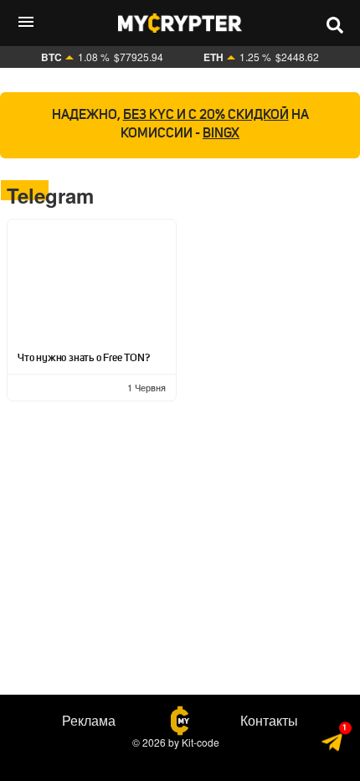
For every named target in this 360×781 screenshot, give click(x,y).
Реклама (89, 720)
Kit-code (200, 742)
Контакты (269, 720)
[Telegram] (333, 745)
